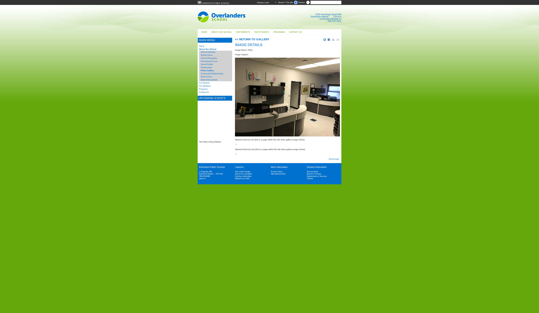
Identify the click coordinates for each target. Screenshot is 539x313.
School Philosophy (209, 58)
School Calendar (208, 52)
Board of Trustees (314, 174)
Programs (279, 32)
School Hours (207, 55)
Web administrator (278, 174)
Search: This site (285, 2)
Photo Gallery (207, 70)
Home (204, 32)
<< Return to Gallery (252, 39)
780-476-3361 (334, 21)
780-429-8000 (204, 176)
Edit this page (334, 159)
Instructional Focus (209, 61)
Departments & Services (317, 176)
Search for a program (243, 174)
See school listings (242, 172)
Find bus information (243, 176)
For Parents (243, 32)
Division (301, 2)
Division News (312, 172)
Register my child (242, 178)
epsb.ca (202, 178)
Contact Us (295, 32)
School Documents (209, 80)
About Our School (221, 32)
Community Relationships (212, 73)
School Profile (207, 64)
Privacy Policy (277, 172)
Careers (310, 178)
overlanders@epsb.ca (330, 19)
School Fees (206, 77)
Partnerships (206, 67)
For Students (261, 32)
